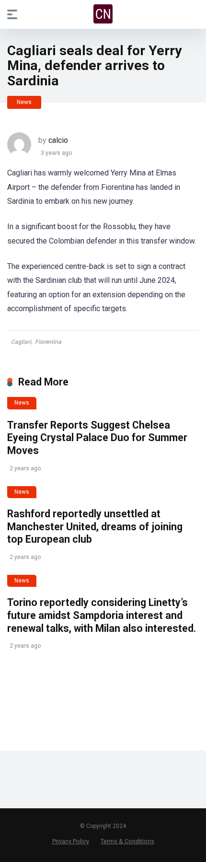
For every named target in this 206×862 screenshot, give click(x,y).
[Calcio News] (103, 13)
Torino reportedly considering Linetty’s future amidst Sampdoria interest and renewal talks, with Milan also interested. (101, 615)
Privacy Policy (70, 841)
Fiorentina (48, 341)
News (24, 102)
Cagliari (21, 341)
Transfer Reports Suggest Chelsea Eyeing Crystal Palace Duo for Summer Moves (97, 437)
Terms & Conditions (127, 841)
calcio (58, 140)
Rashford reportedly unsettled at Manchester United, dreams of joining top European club (95, 526)
